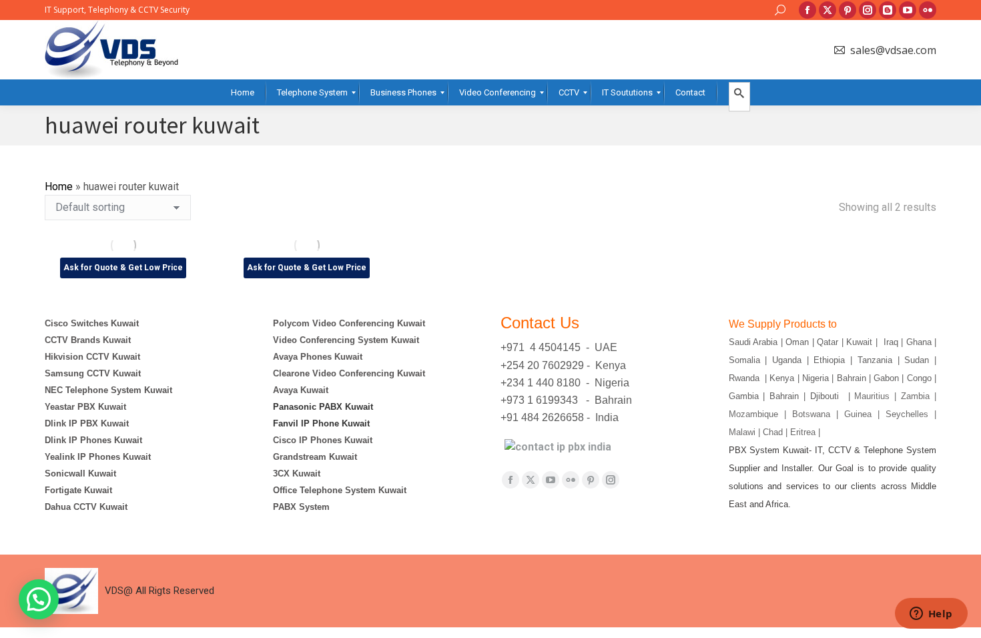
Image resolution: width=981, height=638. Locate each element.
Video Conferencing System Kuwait (346, 340)
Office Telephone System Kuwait (339, 490)
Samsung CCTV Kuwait (93, 373)
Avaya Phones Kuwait (317, 357)
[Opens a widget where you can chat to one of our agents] (931, 614)
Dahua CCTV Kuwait (86, 507)
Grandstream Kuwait (315, 457)
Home (59, 186)
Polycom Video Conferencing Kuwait (349, 323)
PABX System (301, 507)
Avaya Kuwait (300, 390)
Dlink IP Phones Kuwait (93, 440)
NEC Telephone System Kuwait (108, 390)
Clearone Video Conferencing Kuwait (349, 373)
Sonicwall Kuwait (80, 473)
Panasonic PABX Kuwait (323, 407)
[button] (39, 599)
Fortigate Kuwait (78, 490)
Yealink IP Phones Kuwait (98, 457)
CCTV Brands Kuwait (88, 340)
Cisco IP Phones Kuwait (322, 440)
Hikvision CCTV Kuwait (92, 357)
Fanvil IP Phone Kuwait (322, 423)
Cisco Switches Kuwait (92, 323)
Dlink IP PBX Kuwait (88, 423)
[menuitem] (243, 92)
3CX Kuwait (296, 473)
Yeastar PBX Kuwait (85, 407)
